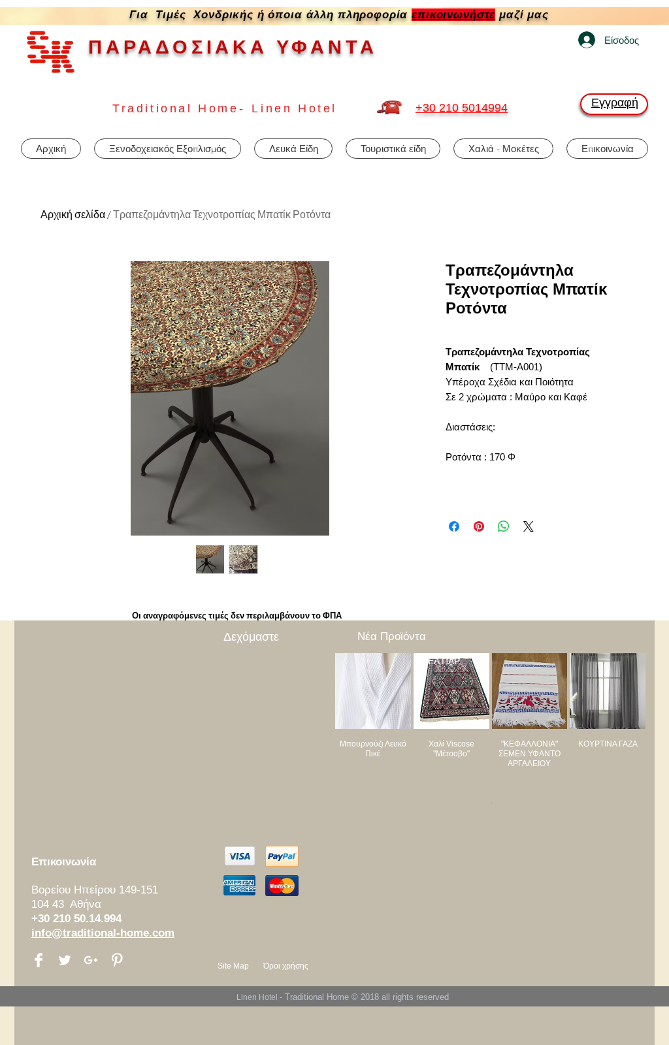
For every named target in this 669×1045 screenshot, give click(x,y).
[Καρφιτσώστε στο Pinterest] (479, 526)
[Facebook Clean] (38, 960)
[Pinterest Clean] (117, 960)
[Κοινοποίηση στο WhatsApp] (504, 526)
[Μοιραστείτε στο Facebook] (454, 526)
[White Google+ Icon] (91, 960)
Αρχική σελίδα (73, 214)
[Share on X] (528, 526)
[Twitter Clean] (64, 960)
